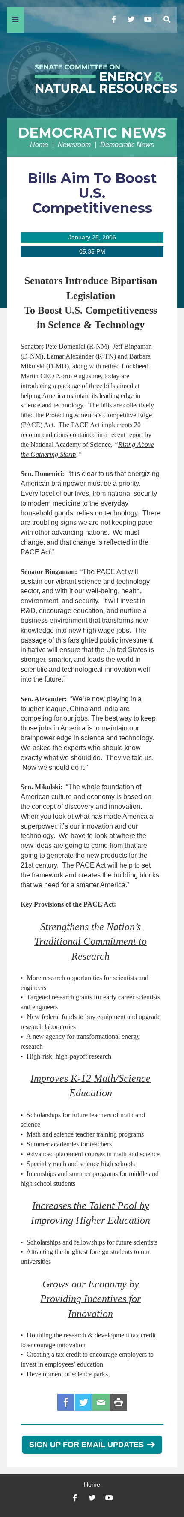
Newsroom (74, 144)
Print (118, 1402)
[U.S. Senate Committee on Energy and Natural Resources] (92, 75)
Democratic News (92, 132)
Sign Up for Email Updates (86, 1444)
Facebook (65, 1402)
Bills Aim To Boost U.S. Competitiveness (92, 193)
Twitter (83, 1402)
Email (101, 1402)
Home (39, 144)
